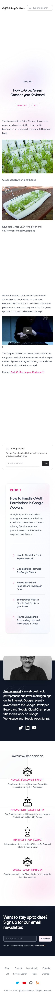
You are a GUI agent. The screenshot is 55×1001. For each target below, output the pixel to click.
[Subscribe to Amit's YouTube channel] (34, 727)
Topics (34, 974)
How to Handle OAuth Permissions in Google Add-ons (26, 503)
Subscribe (45, 938)
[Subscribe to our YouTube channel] (24, 983)
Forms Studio (32, 968)
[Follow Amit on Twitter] (20, 727)
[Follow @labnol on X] (17, 983)
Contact (18, 968)
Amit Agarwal (12, 691)
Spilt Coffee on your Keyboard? (27, 372)
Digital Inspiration (25, 990)
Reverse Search (20, 974)
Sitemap (45, 974)
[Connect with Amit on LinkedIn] (27, 727)
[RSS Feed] (37, 983)
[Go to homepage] (13, 8)
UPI (7, 974)
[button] (27, 330)
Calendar (46, 968)
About (7, 968)
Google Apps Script (36, 718)
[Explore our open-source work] (31, 983)
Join (46, 463)
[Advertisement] (27, 41)
